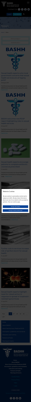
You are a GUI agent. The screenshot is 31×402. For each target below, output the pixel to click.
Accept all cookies (15, 206)
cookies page (16, 202)
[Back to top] (27, 398)
